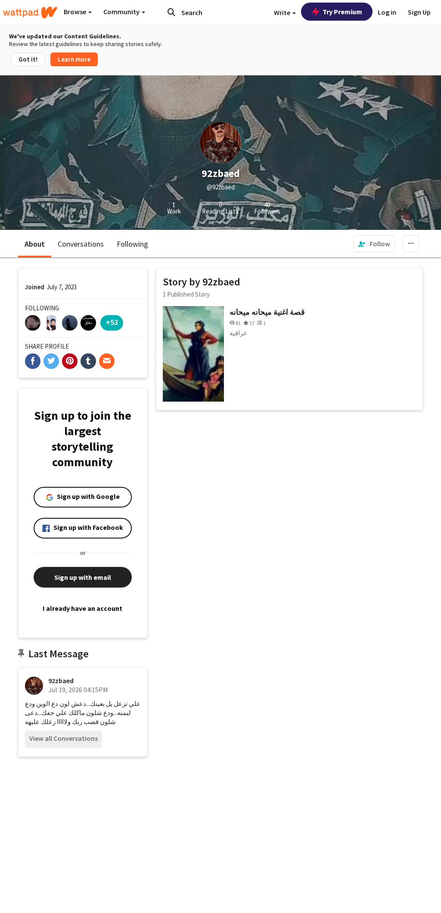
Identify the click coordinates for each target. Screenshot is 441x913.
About (35, 244)
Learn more (74, 59)
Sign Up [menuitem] (419, 12)
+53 (112, 322)
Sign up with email (82, 577)
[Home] (30, 12)
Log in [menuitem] (387, 12)
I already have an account (82, 608)
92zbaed (61, 680)
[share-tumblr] (88, 361)
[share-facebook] (32, 361)
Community (122, 11)
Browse (75, 11)
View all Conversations (63, 738)
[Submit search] (171, 12)
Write (283, 12)
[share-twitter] (51, 361)
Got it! (28, 59)
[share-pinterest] (70, 361)
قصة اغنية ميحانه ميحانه (267, 312)
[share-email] (107, 361)
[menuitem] (374, 243)
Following (132, 244)
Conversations (81, 244)
